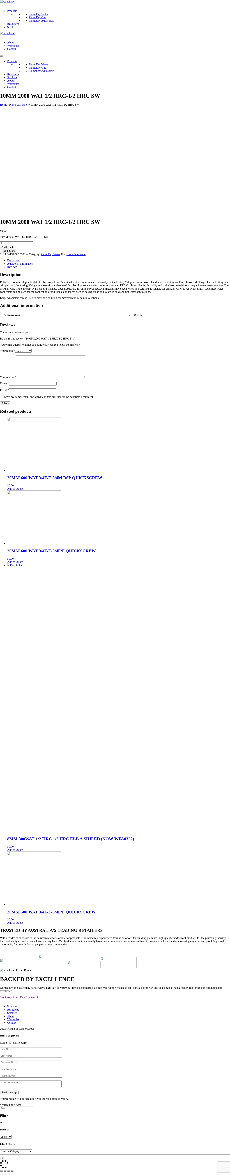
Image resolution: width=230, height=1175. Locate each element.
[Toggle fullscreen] (8, 1171)
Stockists (12, 27)
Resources (13, 23)
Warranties (13, 45)
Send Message (9, 1092)
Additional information (20, 263)
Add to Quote (15, 488)
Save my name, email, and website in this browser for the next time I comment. (49, 396)
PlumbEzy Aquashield (41, 20)
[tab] (118, 260)
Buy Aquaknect (29, 997)
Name (4, 383)
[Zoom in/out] (12, 1171)
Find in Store (8, 251)
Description (13, 260)
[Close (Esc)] (1, 1171)
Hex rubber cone (76, 254)
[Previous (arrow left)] (1, 1174)
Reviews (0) (14, 266)
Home (3, 104)
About (10, 42)
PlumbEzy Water (38, 14)
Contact (11, 48)
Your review (8, 377)
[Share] (5, 1171)
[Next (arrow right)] (5, 1174)
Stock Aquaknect (9, 997)
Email (4, 390)
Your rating (7, 350)
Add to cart (7, 247)
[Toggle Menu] (1, 5)
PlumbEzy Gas (37, 17)
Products (12, 10)
